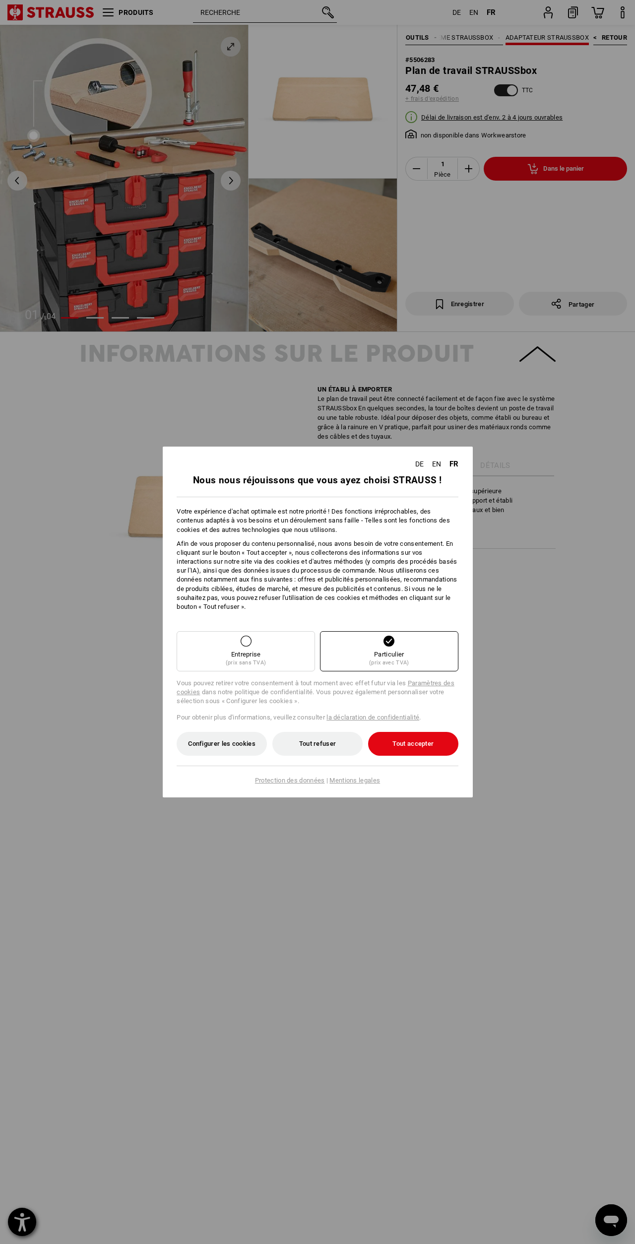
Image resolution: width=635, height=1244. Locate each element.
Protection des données (290, 780)
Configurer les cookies (221, 743)
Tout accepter (413, 743)
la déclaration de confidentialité (372, 717)
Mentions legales (354, 780)
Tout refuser (317, 743)
